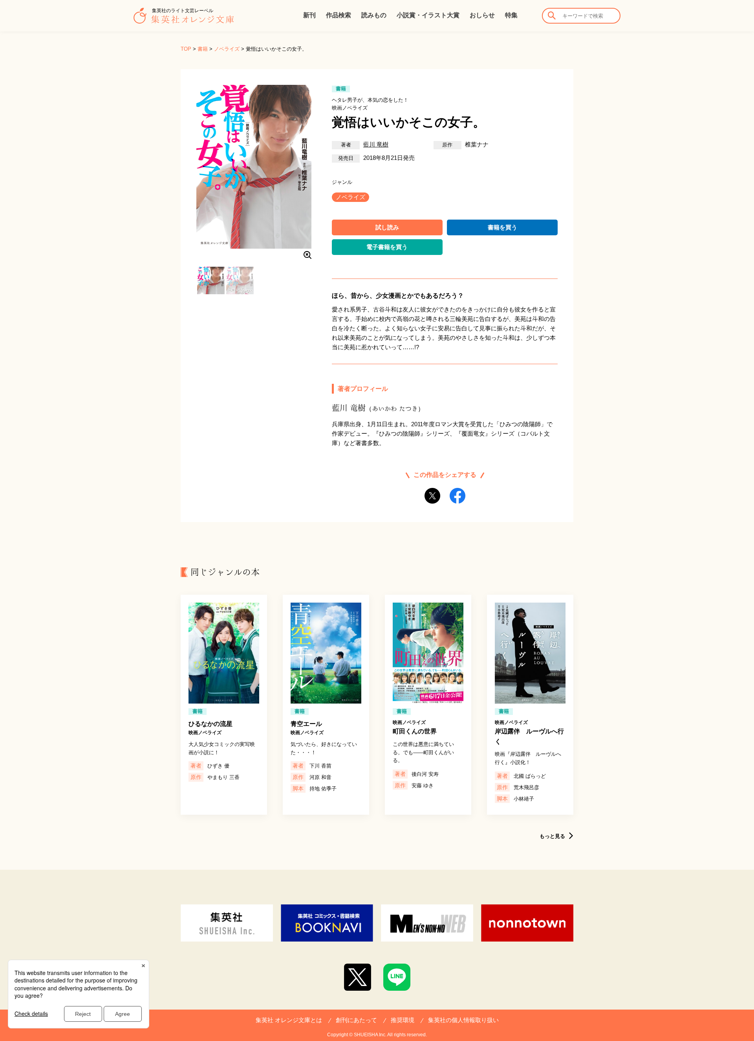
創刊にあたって (356, 1020)
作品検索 (338, 15)
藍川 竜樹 (375, 144)
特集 (511, 15)
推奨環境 (402, 1020)
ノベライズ (227, 49)
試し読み (387, 227)
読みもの (373, 15)
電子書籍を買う (387, 247)
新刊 (309, 15)
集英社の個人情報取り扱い (463, 1020)
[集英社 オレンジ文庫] (184, 19)
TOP (186, 49)
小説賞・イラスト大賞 (428, 15)
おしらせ (482, 15)
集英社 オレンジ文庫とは (289, 1020)
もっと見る (552, 836)
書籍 (203, 49)
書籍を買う (502, 227)
